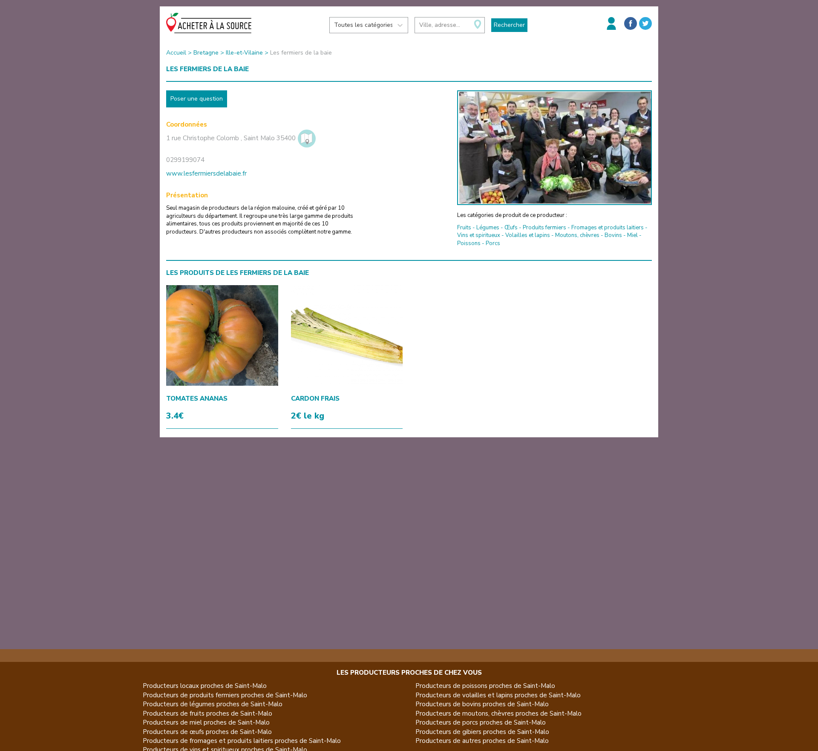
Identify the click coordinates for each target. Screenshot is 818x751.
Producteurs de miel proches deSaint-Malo (206, 722)
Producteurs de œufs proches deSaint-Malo (207, 732)
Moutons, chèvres (577, 235)
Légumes (487, 227)
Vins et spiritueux (478, 235)
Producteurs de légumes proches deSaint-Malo (212, 704)
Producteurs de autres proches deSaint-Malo (482, 741)
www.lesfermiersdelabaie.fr (206, 173)
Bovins (613, 235)
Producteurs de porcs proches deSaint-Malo (480, 722)
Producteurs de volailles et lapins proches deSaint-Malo (498, 695)
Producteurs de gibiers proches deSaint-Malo (482, 732)
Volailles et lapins (527, 235)
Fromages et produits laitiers (607, 227)
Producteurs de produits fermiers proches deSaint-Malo (225, 695)
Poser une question (196, 99)
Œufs (511, 227)
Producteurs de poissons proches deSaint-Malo (485, 686)
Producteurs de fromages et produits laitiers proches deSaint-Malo (242, 741)
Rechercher (509, 25)
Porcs (493, 243)
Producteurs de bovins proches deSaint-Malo (482, 704)
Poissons (469, 243)
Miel (632, 235)
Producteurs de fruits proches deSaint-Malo (207, 713)
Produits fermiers (544, 227)
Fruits (464, 227)
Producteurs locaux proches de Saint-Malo (205, 686)
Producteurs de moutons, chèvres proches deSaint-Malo (498, 713)
